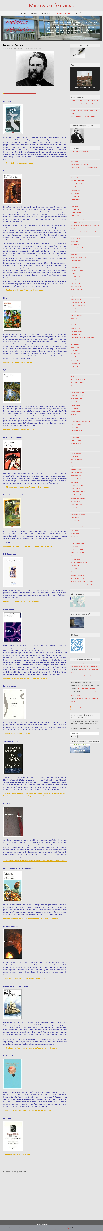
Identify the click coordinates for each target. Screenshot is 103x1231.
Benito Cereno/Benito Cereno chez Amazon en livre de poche (28, 678)
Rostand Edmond (76, 476)
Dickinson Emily (75, 277)
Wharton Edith (75, 565)
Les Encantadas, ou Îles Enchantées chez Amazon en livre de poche (30, 918)
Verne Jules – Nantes (77, 553)
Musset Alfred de (76, 424)
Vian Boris (74, 556)
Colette (73, 251)
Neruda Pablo (75, 427)
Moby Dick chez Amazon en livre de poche (20, 163)
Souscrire (73, 736)
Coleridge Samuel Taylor (78, 248)
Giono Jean (74, 318)
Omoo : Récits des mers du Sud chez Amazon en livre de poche (28, 546)
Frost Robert (75, 309)
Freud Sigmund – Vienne (78, 305)
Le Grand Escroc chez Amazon (16, 733)
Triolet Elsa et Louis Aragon (80, 543)
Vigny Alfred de (76, 559)
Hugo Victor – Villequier (78, 341)
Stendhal (73, 524)
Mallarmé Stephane (77, 389)
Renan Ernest (75, 466)
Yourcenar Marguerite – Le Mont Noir (83, 581)
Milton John (74, 408)
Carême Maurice (76, 212)
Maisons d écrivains (51, 5)
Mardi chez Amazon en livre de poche (19, 362)
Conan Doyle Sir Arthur (78, 257)
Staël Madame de (76, 517)
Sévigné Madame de (77, 508)
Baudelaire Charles (77, 174)
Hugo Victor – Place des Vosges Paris (82, 338)
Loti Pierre (74, 376)
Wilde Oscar (75, 569)
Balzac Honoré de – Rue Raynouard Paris (84, 167)
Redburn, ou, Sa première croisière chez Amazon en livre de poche (30, 1048)
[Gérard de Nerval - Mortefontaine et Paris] (77, 135)
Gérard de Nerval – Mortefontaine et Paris (84, 100)
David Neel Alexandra (77, 270)
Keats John (74, 360)
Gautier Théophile (76, 315)
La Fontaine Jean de (77, 366)
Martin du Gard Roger (78, 392)
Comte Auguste (75, 254)
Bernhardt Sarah (76, 190)
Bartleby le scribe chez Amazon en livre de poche (23, 290)
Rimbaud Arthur (76, 469)
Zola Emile (74, 588)
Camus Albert (75, 209)
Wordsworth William (77, 575)
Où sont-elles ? (46, 13)
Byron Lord (74, 206)
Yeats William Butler (77, 578)
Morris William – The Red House (81, 421)
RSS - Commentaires (78, 710)
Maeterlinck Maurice (77, 382)
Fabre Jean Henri (76, 286)
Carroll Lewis (75, 216)
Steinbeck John (75, 520)
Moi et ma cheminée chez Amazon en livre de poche (24, 978)
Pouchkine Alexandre (77, 450)
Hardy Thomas (75, 328)
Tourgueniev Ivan (76, 540)
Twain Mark (74, 546)
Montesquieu (75, 418)
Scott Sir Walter (76, 501)
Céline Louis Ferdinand (78, 219)
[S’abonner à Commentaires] (70, 710)
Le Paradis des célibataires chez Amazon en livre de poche (27, 1110)
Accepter (41, 1229)
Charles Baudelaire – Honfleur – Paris (83, 107)
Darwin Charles (76, 264)
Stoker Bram (75, 530)
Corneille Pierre (76, 261)
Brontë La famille (76, 203)
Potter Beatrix (75, 447)
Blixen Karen (75, 193)
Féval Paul (74, 296)
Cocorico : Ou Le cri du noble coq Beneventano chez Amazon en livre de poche (35, 861)
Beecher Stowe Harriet (78, 180)
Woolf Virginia (75, 572)
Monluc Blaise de (76, 411)
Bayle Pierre (75, 177)
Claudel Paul (75, 241)
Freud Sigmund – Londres (79, 302)
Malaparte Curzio (76, 386)
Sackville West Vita (77, 485)
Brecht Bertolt (75, 200)
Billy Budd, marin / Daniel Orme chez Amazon (22, 601)
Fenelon (73, 293)
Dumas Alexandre (76, 280)
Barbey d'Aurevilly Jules (78, 171)
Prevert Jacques (76, 453)
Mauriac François (76, 399)
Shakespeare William (77, 511)
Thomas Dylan (75, 533)
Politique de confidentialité (60, 1229)
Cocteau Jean (75, 244)
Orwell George (75, 434)
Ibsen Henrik (75, 344)
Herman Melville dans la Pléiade (16, 1154)
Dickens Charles (76, 273)
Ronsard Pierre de (76, 472)
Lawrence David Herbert (78, 370)
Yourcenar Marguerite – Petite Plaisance (84, 585)
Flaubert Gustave (76, 299)
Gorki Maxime (75, 325)
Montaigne (74, 415)
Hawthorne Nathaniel (77, 331)
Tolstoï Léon (74, 536)
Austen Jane (74, 161)
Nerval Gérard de (76, 431)
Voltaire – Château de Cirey (79, 562)
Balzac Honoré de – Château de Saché (83, 164)
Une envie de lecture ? (64, 13)
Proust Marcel (75, 456)
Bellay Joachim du (76, 184)
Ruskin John (74, 482)
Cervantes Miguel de (77, 222)
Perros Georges (76, 440)
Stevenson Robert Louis (78, 527)
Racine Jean (74, 463)
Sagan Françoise (76, 488)
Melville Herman (76, 402)
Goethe (73, 321)
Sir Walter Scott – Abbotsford (86, 689)
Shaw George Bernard (78, 514)
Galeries (34, 13)
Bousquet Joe (75, 196)
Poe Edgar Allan (76, 443)
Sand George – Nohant (78, 498)
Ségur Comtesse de (76, 504)
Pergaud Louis (75, 437)
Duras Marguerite (76, 283)
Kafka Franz (75, 357)
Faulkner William (76, 289)
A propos (24, 13)
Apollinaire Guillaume (78, 158)
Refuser (48, 1229)
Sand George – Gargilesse (79, 495)
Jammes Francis (76, 347)
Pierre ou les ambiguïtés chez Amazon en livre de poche (26, 487)
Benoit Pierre (75, 187)
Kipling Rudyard (76, 363)
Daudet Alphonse (76, 267)
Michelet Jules (75, 405)
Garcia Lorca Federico (78, 312)
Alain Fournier (75, 155)
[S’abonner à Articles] (70, 707)
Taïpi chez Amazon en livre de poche (18, 429)
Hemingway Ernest (76, 334)
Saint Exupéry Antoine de (78, 492)
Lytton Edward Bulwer (78, 379)
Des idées (79, 13)
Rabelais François (76, 459)
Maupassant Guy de (77, 395)
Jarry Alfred (75, 350)
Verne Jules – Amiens (77, 549)
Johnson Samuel (76, 354)
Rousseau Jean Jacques (78, 479)
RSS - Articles (76, 707)
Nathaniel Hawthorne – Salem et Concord (84, 104)
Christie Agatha (75, 238)
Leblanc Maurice (76, 373)
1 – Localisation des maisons (79, 151)
